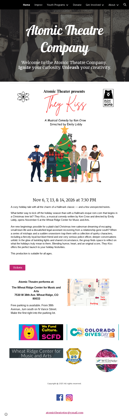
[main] (64, 38)
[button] (125, 5)
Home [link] (26, 4)
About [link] (112, 4)
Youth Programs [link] (56, 4)
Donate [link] (77, 4)
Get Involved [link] (93, 4)
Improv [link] (38, 4)
